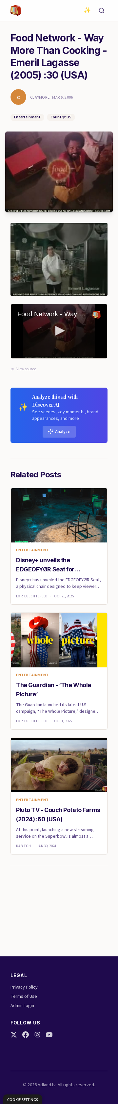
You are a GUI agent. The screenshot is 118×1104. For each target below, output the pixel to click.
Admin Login (22, 1005)
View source (26, 369)
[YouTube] (49, 1034)
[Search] (102, 10)
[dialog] (22, 1099)
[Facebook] (25, 1034)
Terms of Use (23, 996)
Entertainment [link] (32, 550)
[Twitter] (13, 1034)
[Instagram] (37, 1034)
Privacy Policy (24, 987)
